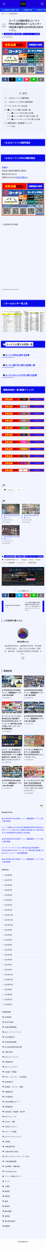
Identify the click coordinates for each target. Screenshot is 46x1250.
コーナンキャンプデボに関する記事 (21, 375)
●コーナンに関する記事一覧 (19, 109)
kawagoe (24, 560)
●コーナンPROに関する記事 (22, 113)
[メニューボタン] (4, 4)
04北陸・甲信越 (11, 1072)
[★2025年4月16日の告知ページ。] (11, 509)
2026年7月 (8, 880)
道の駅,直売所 (10, 1221)
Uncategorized (10, 1171)
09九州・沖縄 (10, 1121)
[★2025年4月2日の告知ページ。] (31, 509)
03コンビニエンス (11, 1057)
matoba (38, 560)
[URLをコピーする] (41, 79)
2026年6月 (8, 885)
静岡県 (7, 1226)
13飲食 (7, 1141)
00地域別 (8, 1017)
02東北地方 (9, 1052)
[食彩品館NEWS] (23, 4)
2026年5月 (8, 890)
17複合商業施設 (11, 1161)
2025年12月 (8, 915)
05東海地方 (9, 1082)
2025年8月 (8, 935)
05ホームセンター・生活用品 (31, 34)
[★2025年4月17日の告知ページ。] (11, 530)
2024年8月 (8, 994)
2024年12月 (8, 974)
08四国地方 (9, 1106)
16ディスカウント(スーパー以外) (17, 1156)
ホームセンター (21, 562)
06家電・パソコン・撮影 (14, 1087)
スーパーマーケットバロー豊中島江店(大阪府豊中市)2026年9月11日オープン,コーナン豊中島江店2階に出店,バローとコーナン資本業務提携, (22, 850)
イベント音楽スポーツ (13, 1176)
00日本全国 (9, 1022)
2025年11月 (8, 920)
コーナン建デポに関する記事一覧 (20, 365)
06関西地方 (9, 1092)
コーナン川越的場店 (9, 562)
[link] (23, 658)
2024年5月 (8, 1004)
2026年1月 (8, 910)
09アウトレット (11, 1116)
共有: (13, 126)
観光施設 (8, 1211)
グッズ (7, 1181)
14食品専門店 (10, 1146)
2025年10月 (8, 925)
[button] (5, 79)
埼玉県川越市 (32, 562)
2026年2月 (8, 905)
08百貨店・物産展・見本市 (15, 1111)
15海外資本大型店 (11, 1151)
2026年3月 (8, 900)
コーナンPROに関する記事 (17, 354)
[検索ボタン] (42, 4)
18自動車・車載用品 (12, 1166)
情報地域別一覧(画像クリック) (19, 123)
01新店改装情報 (8, 34)
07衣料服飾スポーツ (12, 1101)
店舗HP (5, 167)
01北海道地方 (10, 1037)
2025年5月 (8, 950)
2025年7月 (8, 940)
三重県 (7, 1186)
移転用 (7, 1206)
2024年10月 (8, 984)
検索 (41, 805)
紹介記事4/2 (22, 177)
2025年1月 (8, 969)
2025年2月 (8, 964)
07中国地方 (9, 1097)
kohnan (31, 560)
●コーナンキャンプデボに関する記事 (26, 119)
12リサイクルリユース (13, 1136)
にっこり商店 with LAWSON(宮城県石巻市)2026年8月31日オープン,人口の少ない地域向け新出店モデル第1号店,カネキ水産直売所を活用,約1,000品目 (23, 830)
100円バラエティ (11, 1126)
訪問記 (7, 1216)
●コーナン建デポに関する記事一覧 (25, 116)
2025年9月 (8, 930)
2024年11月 (8, 979)
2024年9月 (8, 989)
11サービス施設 (11, 1131)
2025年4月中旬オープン (12, 560)
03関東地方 (18, 34)
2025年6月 (8, 945)
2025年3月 (8, 959)
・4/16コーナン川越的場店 (18, 98)
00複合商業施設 (11, 1027)
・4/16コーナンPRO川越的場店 (20, 101)
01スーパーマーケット (13, 1032)
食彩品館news (23, 642)
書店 (6, 1201)
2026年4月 (8, 895)
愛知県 (7, 1196)
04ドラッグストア (11, 1067)
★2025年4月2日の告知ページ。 (31, 516)
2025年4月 (8, 954)
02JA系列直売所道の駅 (13, 1047)
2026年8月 (8, 875)
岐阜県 (7, 1191)
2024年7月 (8, 999)
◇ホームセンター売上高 (17, 105)
